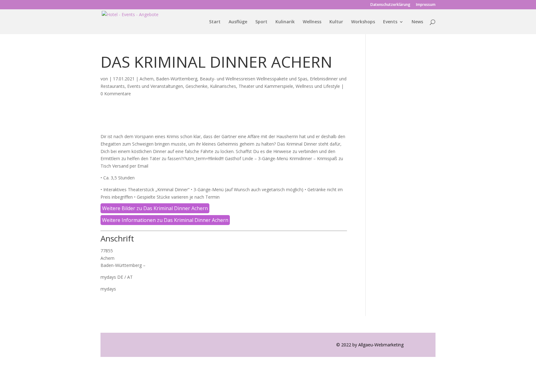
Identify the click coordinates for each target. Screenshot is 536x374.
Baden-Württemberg (176, 79)
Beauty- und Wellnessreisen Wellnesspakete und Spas (253, 79)
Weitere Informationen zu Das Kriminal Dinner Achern (165, 220)
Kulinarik (285, 22)
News (417, 22)
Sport (261, 22)
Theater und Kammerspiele (266, 86)
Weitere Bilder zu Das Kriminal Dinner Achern (155, 208)
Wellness (312, 22)
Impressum (426, 5)
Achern (147, 79)
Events (390, 22)
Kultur (336, 22)
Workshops (363, 22)
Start (215, 22)
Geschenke (196, 86)
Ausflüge (238, 22)
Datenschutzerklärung (390, 5)
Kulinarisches (223, 86)
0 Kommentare (115, 94)
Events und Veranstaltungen (155, 86)
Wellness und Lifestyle (318, 86)
